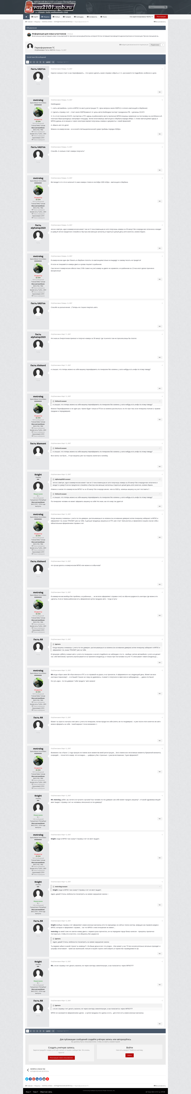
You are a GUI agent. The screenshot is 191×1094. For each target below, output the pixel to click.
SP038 (163, 1092)
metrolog (38, 100)
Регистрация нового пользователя (61, 1058)
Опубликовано (61, 69)
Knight (38, 474)
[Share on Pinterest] (47, 1079)
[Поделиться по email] (44, 1079)
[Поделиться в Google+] (33, 1079)
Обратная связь (46, 1092)
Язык (28, 1092)
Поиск (104, 17)
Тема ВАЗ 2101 (152, 1092)
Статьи (57, 17)
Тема (35, 1092)
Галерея (68, 17)
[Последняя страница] (53, 62)
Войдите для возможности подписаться (134, 45)
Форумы (46, 17)
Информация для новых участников (49, 34)
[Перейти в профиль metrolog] (38, 112)
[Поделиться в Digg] (37, 1079)
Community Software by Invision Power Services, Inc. (99, 1090)
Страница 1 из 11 (62, 62)
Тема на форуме (39, 132)
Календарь (80, 17)
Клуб (35, 17)
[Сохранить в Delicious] (40, 1079)
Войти (130, 1055)
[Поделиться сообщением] (162, 69)
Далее (48, 62)
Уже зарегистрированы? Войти (141, 17)
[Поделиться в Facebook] (30, 1079)
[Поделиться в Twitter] (26, 1079)
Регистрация (161, 17)
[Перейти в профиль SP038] (29, 35)
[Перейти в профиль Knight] (38, 487)
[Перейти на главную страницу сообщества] (26, 16)
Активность (93, 17)
